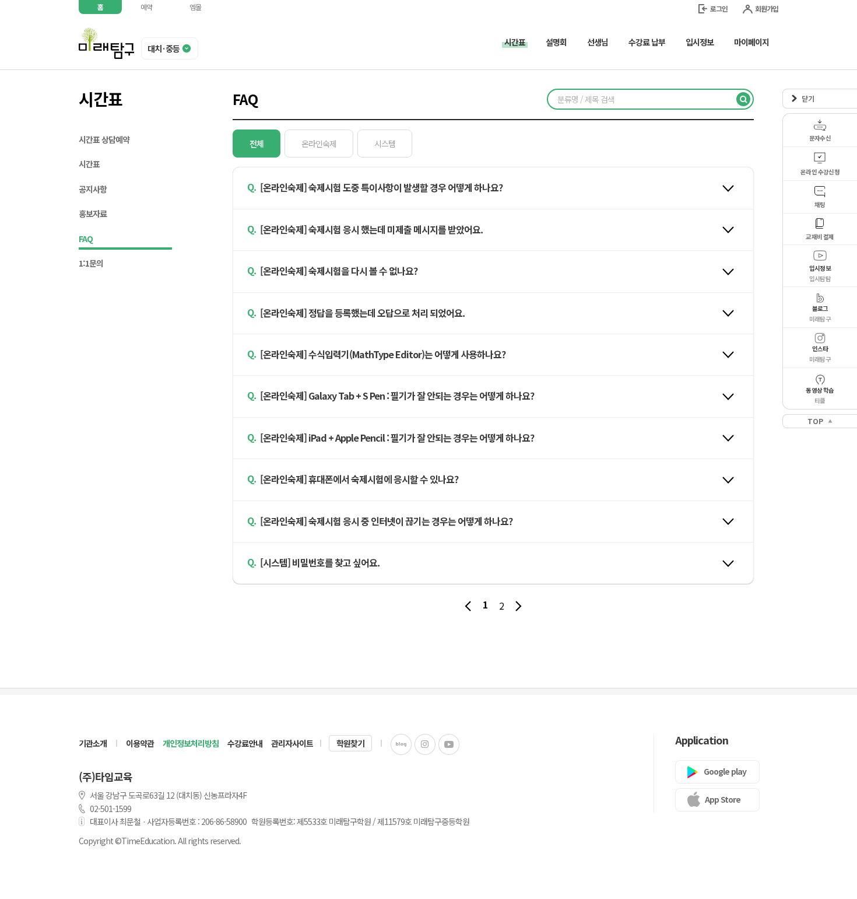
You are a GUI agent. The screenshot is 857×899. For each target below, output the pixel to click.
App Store (722, 799)
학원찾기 (350, 743)
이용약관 (140, 743)
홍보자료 (93, 213)
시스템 (384, 143)
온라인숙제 (318, 143)
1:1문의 (91, 263)
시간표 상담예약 (104, 139)
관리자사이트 (292, 743)
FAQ (86, 238)
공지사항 (93, 189)
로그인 (719, 8)
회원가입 (766, 8)
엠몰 (195, 7)
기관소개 (93, 743)
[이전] (468, 606)
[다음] (519, 606)
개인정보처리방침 (191, 743)
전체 (257, 143)
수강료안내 (244, 743)
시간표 (89, 164)
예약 (146, 7)
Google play (725, 771)
